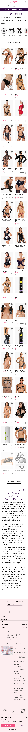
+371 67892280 (20, 654)
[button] (14, 729)
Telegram (19, 637)
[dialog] (14, 723)
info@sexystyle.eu (19, 639)
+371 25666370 (20, 689)
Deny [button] (21, 725)
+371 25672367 (20, 695)
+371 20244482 (20, 676)
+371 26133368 (19, 659)
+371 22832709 (21, 635)
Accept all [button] (8, 725)
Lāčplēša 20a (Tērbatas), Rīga (20, 649)
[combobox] (26, 717)
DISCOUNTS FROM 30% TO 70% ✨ (14, 9)
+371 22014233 (20, 701)
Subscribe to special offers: (14, 601)
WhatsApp (12, 637)
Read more (14, 722)
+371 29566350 (20, 682)
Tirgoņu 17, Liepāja (19, 656)
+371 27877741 (20, 670)
